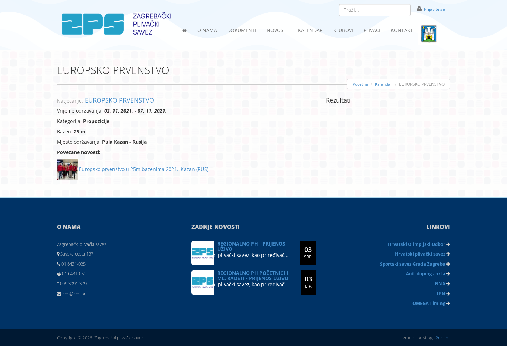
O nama (207, 30)
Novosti (277, 30)
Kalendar (310, 30)
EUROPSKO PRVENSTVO (119, 100)
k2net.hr (442, 338)
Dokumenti (241, 30)
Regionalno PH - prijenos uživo (251, 246)
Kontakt (402, 30)
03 (308, 252)
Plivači (372, 30)
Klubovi (343, 30)
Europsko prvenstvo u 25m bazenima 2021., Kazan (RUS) (143, 169)
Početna (360, 84)
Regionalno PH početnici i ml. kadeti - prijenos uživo (252, 275)
